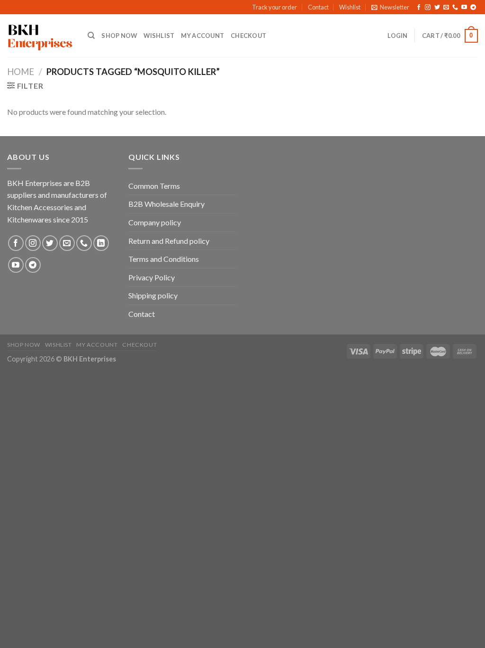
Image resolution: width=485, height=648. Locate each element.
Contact (318, 7)
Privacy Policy (151, 277)
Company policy (154, 222)
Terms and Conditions (163, 258)
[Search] (91, 36)
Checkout (248, 35)
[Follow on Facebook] (419, 7)
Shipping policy (153, 295)
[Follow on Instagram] (428, 7)
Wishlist (349, 7)
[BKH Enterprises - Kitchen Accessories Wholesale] (40, 36)
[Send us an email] (446, 7)
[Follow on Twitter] (437, 7)
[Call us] (455, 7)
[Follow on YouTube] (464, 7)
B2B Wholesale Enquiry (166, 203)
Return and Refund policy (168, 240)
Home (20, 71)
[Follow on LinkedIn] (101, 243)
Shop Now (119, 35)
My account (202, 35)
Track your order (274, 7)
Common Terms (154, 185)
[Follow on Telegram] (473, 7)
